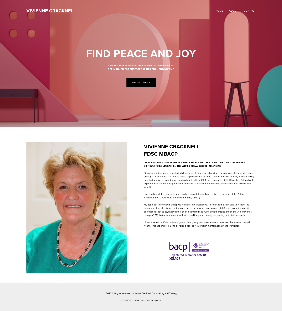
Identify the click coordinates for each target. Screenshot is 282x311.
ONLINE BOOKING (151, 300)
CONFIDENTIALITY (131, 300)
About (233, 10)
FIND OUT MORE (141, 82)
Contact (250, 10)
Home (219, 10)
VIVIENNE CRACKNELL (51, 11)
